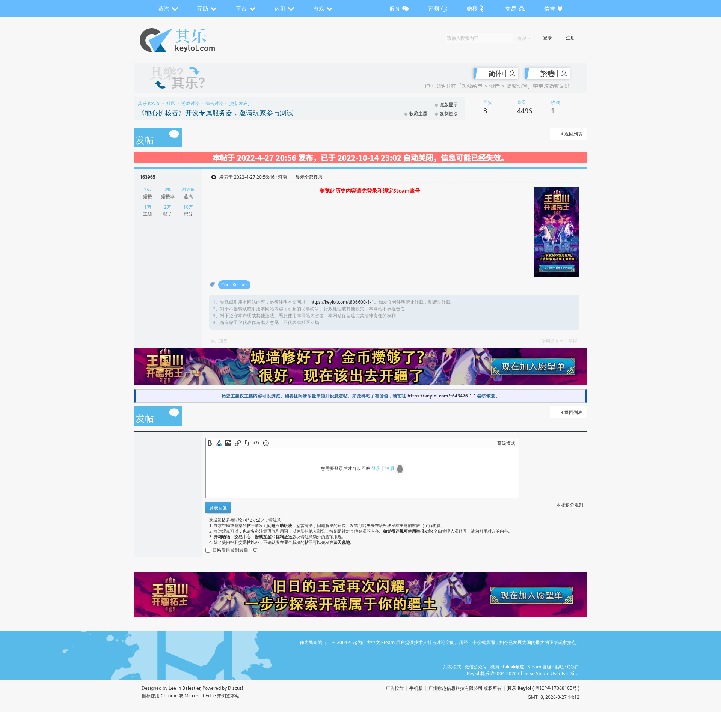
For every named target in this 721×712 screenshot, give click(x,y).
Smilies (266, 443)
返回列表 (573, 134)
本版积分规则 (569, 505)
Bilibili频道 (513, 667)
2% (167, 190)
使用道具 (550, 341)
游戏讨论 (190, 103)
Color (219, 443)
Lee (172, 688)
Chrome (169, 695)
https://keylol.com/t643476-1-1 (441, 396)
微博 (494, 667)
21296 (188, 190)
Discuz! (235, 688)
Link (237, 443)
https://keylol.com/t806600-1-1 (342, 302)
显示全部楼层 (309, 177)
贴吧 (559, 667)
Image (228, 443)
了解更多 (432, 525)
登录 (547, 38)
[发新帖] (158, 138)
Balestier (191, 688)
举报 (572, 341)
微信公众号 (476, 667)
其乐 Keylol (149, 103)
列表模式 (452, 667)
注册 (570, 38)
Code (256, 443)
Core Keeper (234, 284)
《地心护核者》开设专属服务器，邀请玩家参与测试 (215, 112)
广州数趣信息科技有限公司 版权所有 (465, 688)
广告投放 (395, 688)
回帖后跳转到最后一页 (234, 550)
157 (148, 190)
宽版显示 (449, 104)
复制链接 (449, 113)
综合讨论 (214, 103)
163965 (147, 177)
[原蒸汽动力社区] (193, 40)
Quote (247, 443)
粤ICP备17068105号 (556, 688)
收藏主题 (418, 113)
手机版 (416, 688)
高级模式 (506, 443)
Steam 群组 (539, 667)
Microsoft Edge (200, 695)
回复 (223, 341)
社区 (170, 103)
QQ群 (572, 667)
